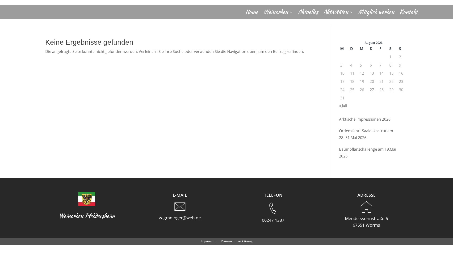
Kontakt (408, 13)
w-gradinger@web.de (180, 218)
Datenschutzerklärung (236, 241)
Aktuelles (308, 13)
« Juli (343, 105)
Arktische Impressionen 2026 (364, 119)
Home (251, 13)
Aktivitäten (335, 13)
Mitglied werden (376, 13)
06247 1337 (273, 220)
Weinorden (275, 13)
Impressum (208, 241)
